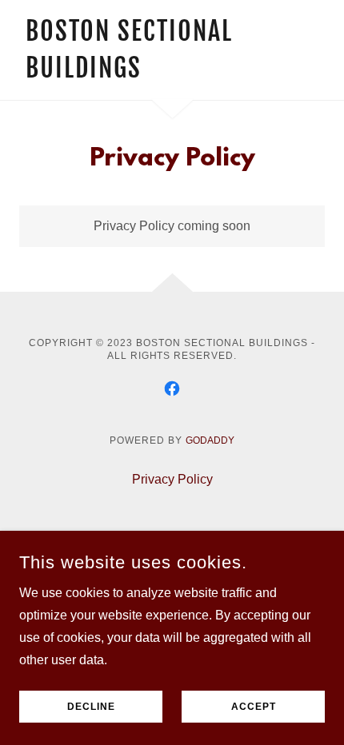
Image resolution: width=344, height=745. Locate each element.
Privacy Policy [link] (172, 479)
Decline (91, 706)
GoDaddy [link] (210, 440)
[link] (126, 73)
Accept (253, 706)
